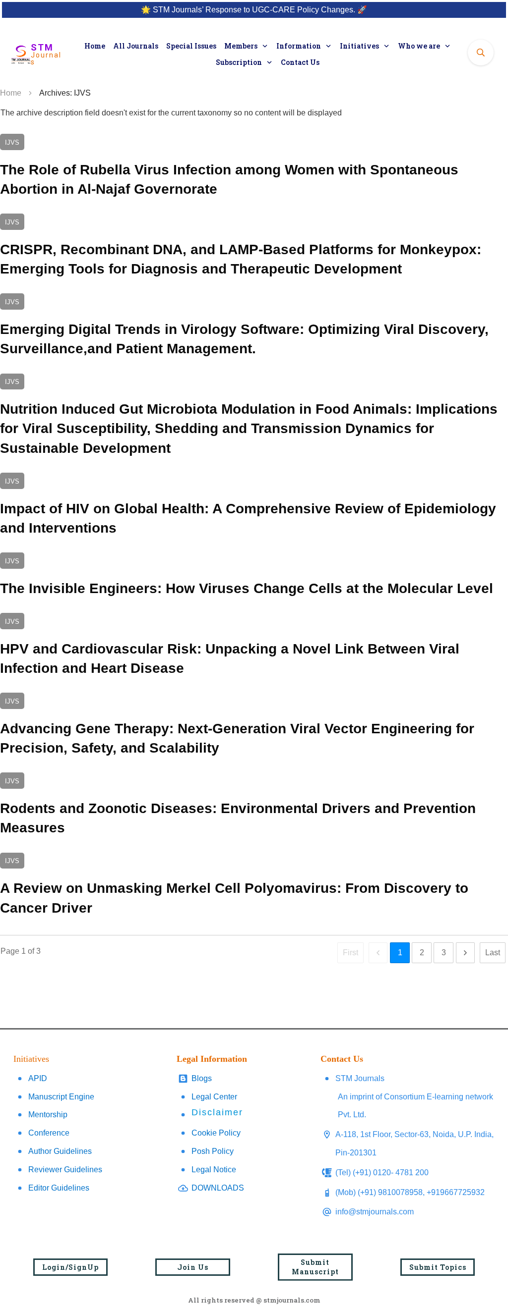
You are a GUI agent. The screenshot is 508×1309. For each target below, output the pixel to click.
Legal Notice (213, 1169)
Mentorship (47, 1114)
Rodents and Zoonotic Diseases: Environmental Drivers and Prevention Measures (254, 806)
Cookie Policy (216, 1133)
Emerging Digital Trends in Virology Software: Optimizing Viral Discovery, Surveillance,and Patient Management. (254, 327)
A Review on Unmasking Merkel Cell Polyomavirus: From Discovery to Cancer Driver (254, 886)
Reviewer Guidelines (65, 1169)
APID (37, 1078)
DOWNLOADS (217, 1188)
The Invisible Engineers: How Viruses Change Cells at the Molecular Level (254, 576)
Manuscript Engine (61, 1096)
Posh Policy (212, 1151)
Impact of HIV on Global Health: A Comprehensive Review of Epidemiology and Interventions (254, 506)
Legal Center (214, 1096)
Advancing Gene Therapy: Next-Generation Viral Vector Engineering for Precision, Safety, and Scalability (254, 726)
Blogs (201, 1078)
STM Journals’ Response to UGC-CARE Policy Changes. (254, 9)
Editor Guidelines (58, 1188)
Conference (48, 1133)
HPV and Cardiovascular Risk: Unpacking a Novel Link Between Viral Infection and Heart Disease (254, 646)
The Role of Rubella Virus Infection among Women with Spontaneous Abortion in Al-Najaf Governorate (254, 167)
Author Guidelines (60, 1151)
